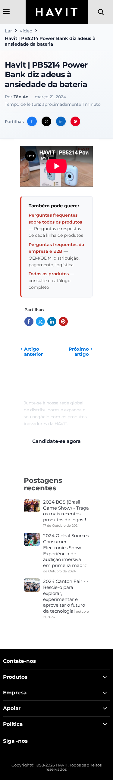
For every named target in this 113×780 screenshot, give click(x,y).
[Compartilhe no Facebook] (32, 121)
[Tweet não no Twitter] (46, 121)
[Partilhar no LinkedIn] (61, 121)
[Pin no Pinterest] (75, 121)
